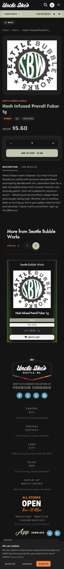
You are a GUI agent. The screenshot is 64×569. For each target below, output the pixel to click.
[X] (28, 396)
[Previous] (27, 245)
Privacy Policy (17, 556)
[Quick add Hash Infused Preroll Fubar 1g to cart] (50, 309)
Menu (16, 30)
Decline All (10, 563)
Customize (27, 563)
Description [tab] (10, 167)
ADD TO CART (33, 337)
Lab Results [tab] (29, 167)
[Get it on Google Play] (59, 14)
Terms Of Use (41, 517)
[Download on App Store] (54, 14)
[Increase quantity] (53, 143)
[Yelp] (36, 396)
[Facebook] (19, 396)
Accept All (43, 563)
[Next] (35, 245)
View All (11, 246)
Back (10, 22)
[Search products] (46, 5)
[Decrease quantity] (10, 143)
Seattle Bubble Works (32, 264)
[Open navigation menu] (59, 5)
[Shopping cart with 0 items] (52, 5)
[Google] (44, 396)
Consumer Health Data (32, 520)
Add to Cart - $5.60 (32, 153)
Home (5, 30)
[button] (32, 301)
